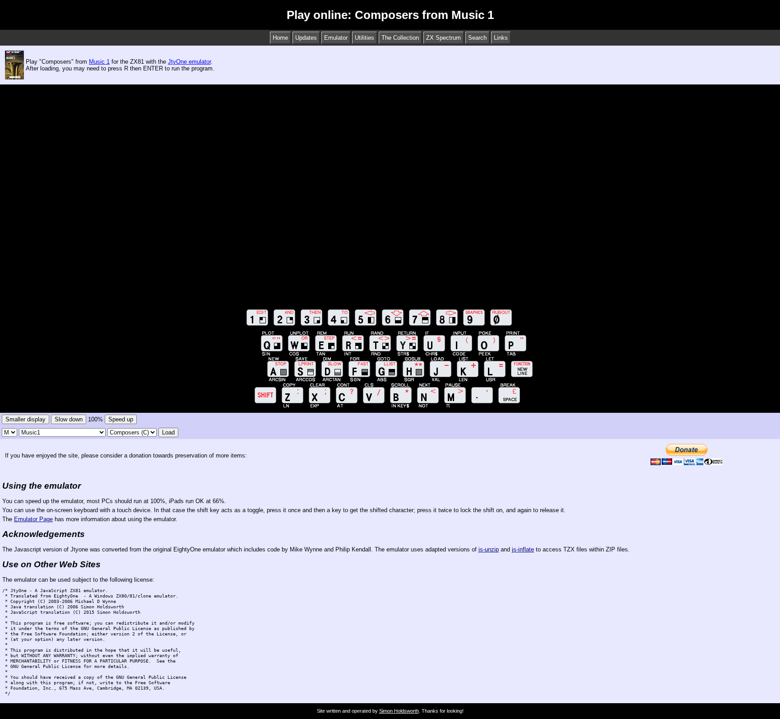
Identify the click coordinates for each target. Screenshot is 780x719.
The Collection (400, 37)
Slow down (69, 419)
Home (280, 37)
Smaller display (25, 419)
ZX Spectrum (443, 37)
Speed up (120, 419)
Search (477, 37)
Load (168, 432)
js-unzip (488, 549)
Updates (306, 37)
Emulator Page (33, 519)
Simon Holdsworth (399, 711)
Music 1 (99, 61)
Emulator (336, 37)
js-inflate (523, 549)
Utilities (364, 37)
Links (501, 37)
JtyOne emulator (189, 61)
